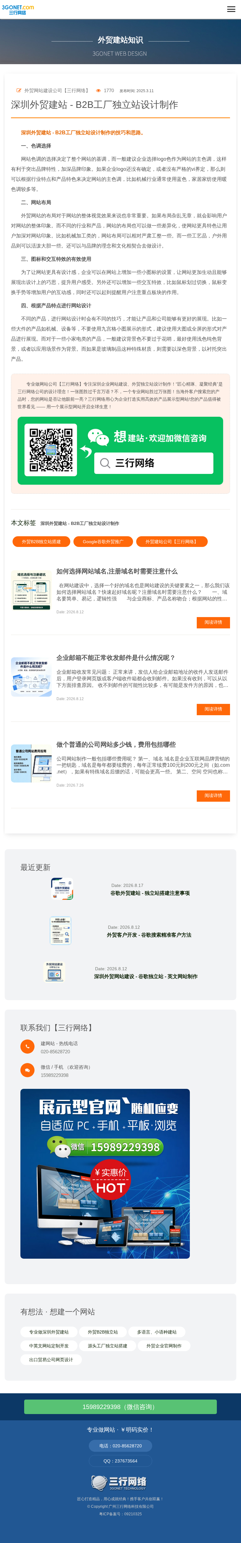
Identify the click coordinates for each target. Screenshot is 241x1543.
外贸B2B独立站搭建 (41, 541)
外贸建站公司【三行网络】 (172, 541)
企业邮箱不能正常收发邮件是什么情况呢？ (116, 657)
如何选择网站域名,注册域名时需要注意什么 (117, 571)
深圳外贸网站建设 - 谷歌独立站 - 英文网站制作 (146, 976)
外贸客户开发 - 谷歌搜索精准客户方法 (149, 935)
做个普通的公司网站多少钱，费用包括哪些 (116, 744)
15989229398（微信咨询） (120, 1406)
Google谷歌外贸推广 (103, 541)
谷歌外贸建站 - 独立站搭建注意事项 (150, 893)
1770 (108, 90)
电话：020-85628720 (120, 1445)
